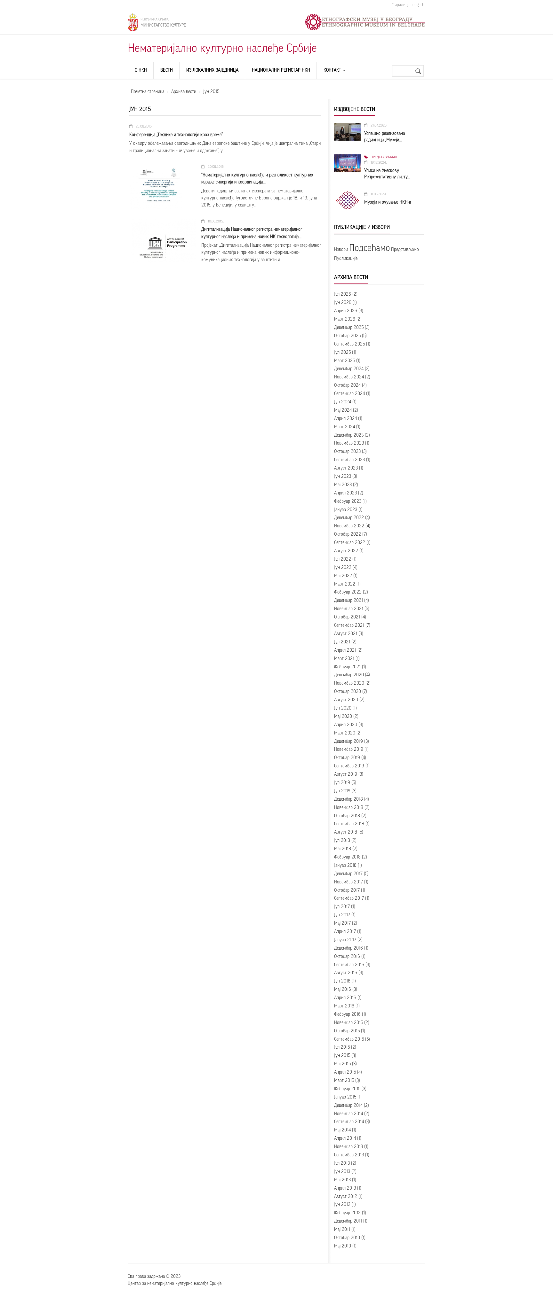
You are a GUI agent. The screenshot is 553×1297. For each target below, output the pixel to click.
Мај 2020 (343, 716)
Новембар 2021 (348, 609)
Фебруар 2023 (347, 501)
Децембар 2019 (348, 741)
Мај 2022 (343, 576)
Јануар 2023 (345, 510)
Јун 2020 (342, 708)
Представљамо (384, 157)
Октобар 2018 (347, 816)
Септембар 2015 (349, 1039)
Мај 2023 (343, 485)
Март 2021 (344, 658)
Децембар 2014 (348, 1105)
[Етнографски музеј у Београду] (365, 22)
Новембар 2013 (348, 1147)
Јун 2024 (342, 402)
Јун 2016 (342, 981)
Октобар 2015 (347, 1031)
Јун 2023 (342, 476)
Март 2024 (344, 427)
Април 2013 (345, 1188)
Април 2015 (345, 1072)
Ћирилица (401, 5)
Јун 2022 (342, 567)
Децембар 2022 (349, 518)
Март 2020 (344, 733)
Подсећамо (369, 248)
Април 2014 (345, 1138)
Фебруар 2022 (348, 592)
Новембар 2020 (349, 683)
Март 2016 (344, 1006)
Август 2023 (346, 468)
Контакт (333, 70)
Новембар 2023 (349, 443)
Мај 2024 (343, 410)
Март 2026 (344, 319)
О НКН (141, 70)
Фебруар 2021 (347, 667)
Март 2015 (344, 1080)
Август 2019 (345, 774)
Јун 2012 (342, 1204)
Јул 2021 (342, 642)
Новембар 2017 (348, 882)
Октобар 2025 (347, 336)
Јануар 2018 (345, 865)
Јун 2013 (342, 1171)
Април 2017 (345, 931)
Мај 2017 (342, 923)
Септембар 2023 (349, 460)
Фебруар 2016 (347, 1014)
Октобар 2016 (347, 956)
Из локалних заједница (212, 70)
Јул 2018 (342, 840)
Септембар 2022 (349, 542)
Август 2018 (345, 832)
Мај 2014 (342, 1130)
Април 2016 (345, 998)
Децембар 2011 (348, 1221)
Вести (166, 70)
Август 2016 (345, 973)
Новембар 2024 (349, 377)
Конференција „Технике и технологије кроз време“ (176, 135)
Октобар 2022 (347, 534)
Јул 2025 (342, 352)
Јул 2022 (342, 559)
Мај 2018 (342, 849)
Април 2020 (345, 725)
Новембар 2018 (348, 807)
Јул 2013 (342, 1163)
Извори (341, 249)
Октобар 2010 (347, 1238)
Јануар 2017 (345, 940)
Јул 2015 (342, 1047)
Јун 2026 (342, 302)
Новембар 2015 (348, 1023)
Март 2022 (344, 584)
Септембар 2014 (349, 1122)
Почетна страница (147, 91)
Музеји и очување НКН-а (387, 202)
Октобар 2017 (347, 890)
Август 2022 (346, 551)
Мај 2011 (342, 1229)
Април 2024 (345, 418)
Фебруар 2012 (347, 1213)
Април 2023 (345, 493)
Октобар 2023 (347, 451)
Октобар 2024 (347, 385)
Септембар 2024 (349, 394)
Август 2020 (346, 700)
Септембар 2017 (349, 898)
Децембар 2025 (349, 327)
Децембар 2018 (348, 799)
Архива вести (183, 91)
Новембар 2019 (348, 749)
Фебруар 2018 (347, 857)
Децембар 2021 (348, 600)
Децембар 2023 (349, 435)
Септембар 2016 (349, 965)
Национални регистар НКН (281, 70)
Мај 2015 (342, 1064)
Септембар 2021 (349, 625)
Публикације (345, 258)
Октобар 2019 (347, 758)
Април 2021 (345, 650)
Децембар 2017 (348, 874)
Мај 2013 (342, 1180)
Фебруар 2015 (347, 1089)
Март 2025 (344, 361)
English (418, 5)
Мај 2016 (342, 989)
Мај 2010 (342, 1246)
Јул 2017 (342, 907)
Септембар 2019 (349, 766)
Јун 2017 (342, 915)
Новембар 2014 (348, 1114)
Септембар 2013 (349, 1155)
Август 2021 (345, 634)
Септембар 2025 (349, 344)
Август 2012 (345, 1196)
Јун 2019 (342, 791)
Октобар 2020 (347, 691)
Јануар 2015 (345, 1097)
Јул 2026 (342, 294)
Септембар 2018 (349, 824)
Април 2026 (345, 311)
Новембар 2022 (349, 526)
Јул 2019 (342, 783)
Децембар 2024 (349, 369)
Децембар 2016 (348, 948)
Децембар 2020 (349, 675)
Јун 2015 (342, 1055)
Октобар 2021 (347, 617)
